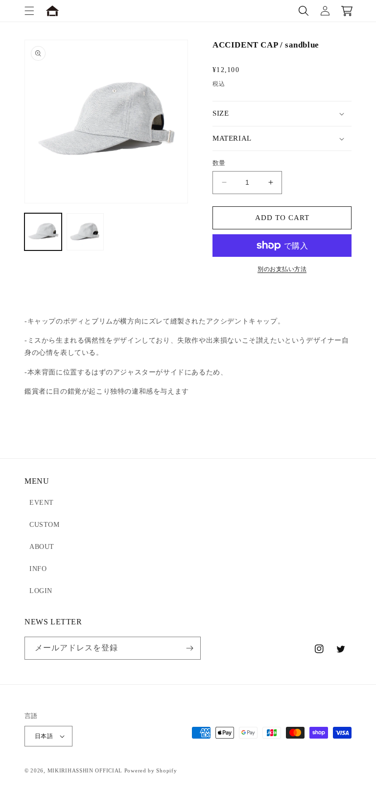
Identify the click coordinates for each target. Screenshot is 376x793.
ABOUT (41, 546)
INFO (38, 568)
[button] (29, 11)
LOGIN (40, 591)
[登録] (189, 648)
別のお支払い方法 (282, 269)
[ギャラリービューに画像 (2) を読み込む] (85, 231)
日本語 (44, 736)
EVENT (41, 502)
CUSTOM (44, 524)
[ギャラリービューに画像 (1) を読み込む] (43, 231)
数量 (219, 163)
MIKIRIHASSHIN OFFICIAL (84, 770)
